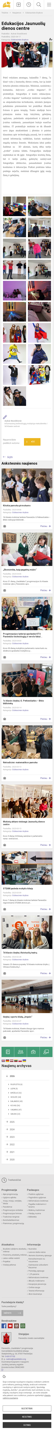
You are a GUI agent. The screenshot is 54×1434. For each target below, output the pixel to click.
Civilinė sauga (34, 1287)
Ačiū (30, 442)
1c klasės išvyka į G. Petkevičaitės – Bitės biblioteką (23, 702)
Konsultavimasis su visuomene (36, 1260)
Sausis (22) (15, 1114)
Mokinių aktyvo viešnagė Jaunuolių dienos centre (24, 823)
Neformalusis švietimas (38, 1201)
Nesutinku (27, 1417)
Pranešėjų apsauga (36, 1271)
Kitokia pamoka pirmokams (17, 505)
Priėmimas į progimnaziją (13, 1223)
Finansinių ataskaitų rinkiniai (15, 1255)
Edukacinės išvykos (34, 13)
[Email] (22, 1325)
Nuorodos (32, 1249)
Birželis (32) (16, 1093)
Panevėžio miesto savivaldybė (31, 1338)
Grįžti (10, 457)
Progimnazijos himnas (12, 1213)
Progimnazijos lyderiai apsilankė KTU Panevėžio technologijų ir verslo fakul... (22, 635)
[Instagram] (16, 1325)
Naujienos (17, 13)
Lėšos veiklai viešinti (11, 1258)
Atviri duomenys (35, 1294)
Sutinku (27, 1425)
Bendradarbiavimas (11, 1220)
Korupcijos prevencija (37, 1284)
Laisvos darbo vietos (37, 1252)
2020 (12, 1159)
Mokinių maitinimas (36, 1210)
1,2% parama (33, 1274)
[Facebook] (4, 1325)
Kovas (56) (15, 1105)
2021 (12, 1152)
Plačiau (43, 526)
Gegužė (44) (15, 1097)
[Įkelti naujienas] (19, 4)
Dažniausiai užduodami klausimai (38, 1266)
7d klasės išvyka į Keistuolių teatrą (20, 952)
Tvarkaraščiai (14, 1180)
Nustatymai (27, 1408)
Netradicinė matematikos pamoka (20, 762)
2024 (12, 1129)
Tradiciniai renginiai (11, 1217)
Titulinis (5, 13)
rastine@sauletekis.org (16, 1359)
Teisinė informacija (36, 1291)
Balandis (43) (16, 1101)
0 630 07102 (10, 1356)
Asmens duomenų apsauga (40, 1255)
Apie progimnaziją (10, 1194)
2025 (12, 1122)
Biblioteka (32, 1217)
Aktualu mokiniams (36, 1281)
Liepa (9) (14, 1089)
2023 (12, 1137)
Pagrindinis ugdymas (37, 1198)
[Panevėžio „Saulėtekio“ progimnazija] (7, 4)
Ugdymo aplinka (9, 1198)
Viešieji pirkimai (9, 1265)
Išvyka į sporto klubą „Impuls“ (17, 1017)
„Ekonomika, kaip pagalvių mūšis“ (20, 570)
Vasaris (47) (16, 1110)
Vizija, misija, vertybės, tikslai (12, 1202)
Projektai (6, 1262)
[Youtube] (10, 1325)
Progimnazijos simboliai (13, 1210)
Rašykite (7, 1313)
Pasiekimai (7, 1207)
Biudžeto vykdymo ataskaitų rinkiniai (14, 1250)
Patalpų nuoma (34, 1213)
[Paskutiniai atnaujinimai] (29, 4)
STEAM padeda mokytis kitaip (18, 888)
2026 (12, 1076)
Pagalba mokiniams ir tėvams (37, 1205)
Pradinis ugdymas (36, 1194)
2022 (12, 1144)
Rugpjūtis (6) (16, 1084)
